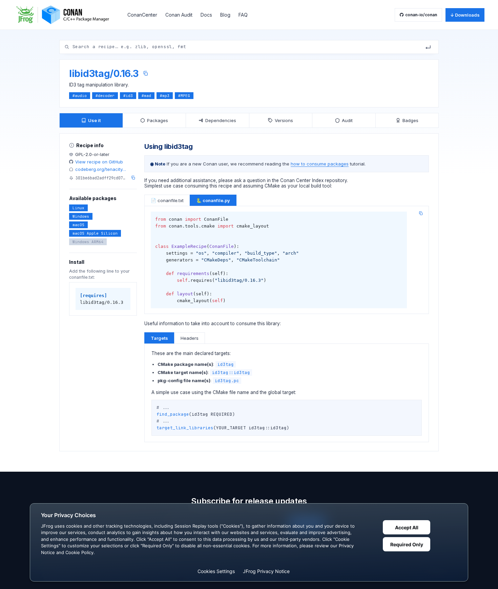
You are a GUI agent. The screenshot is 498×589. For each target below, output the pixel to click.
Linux (78, 207)
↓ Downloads (465, 15)
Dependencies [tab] (220, 120)
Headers (190, 338)
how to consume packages (320, 163)
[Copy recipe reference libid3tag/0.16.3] (145, 73)
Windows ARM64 (87, 241)
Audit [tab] (347, 120)
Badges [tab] (410, 120)
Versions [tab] (284, 120)
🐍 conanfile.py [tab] (213, 200)
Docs (206, 15)
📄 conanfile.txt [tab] (167, 200)
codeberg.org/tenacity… (100, 169)
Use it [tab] (94, 120)
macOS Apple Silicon (95, 233)
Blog (225, 15)
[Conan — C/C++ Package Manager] (65, 15)
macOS (78, 224)
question (256, 180)
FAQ (243, 15)
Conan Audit (178, 15)
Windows (80, 216)
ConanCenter (142, 15)
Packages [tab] (157, 120)
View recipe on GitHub (99, 161)
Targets (159, 338)
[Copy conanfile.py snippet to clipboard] (420, 213)
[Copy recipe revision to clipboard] (133, 177)
